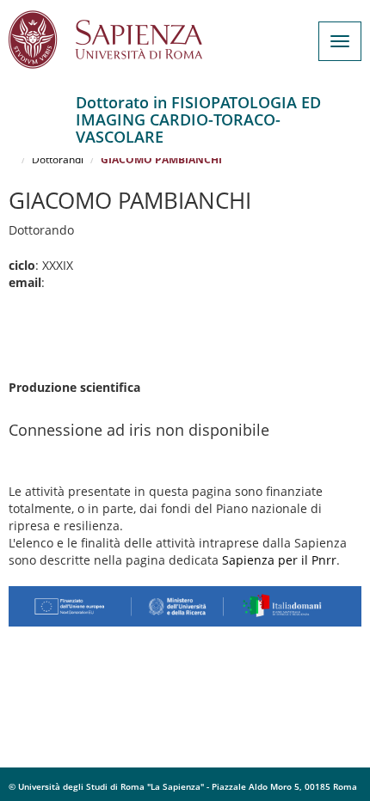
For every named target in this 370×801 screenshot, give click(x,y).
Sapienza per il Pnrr (279, 560)
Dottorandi (57, 159)
